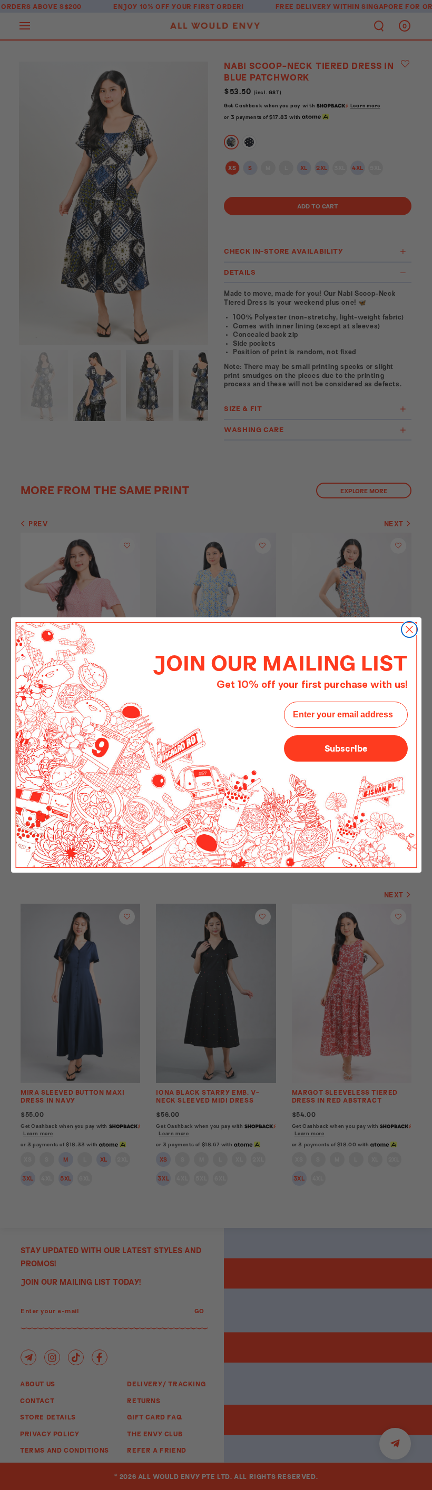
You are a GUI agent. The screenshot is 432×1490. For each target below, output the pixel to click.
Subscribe (346, 748)
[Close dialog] (409, 629)
